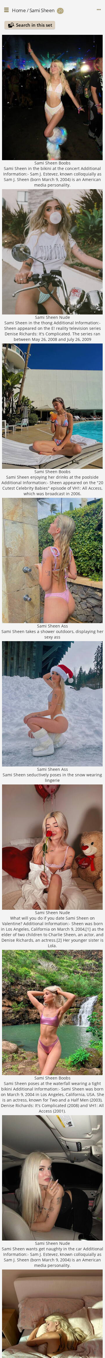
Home (19, 10)
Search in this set (34, 25)
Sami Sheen (42, 10)
